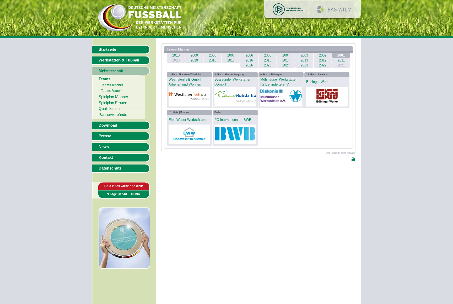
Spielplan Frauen (113, 103)
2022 (322, 65)
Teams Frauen (111, 91)
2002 (322, 55)
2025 (267, 65)
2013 (304, 60)
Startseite (107, 49)
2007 (231, 55)
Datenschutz (110, 168)
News (104, 147)
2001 (341, 55)
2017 (231, 60)
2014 (286, 60)
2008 (212, 55)
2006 (249, 55)
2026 (249, 65)
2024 (286, 65)
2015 (267, 60)
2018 (212, 60)
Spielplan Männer (113, 97)
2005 (267, 55)
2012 (322, 60)
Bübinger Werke (318, 82)
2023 (304, 65)
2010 (176, 55)
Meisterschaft (111, 71)
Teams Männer (112, 85)
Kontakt (106, 157)
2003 (304, 55)
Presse (105, 136)
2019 (194, 60)
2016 (249, 60)
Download (108, 125)
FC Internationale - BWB (232, 120)
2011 (341, 60)
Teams (104, 79)
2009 (194, 55)
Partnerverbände (113, 114)
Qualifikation (109, 108)
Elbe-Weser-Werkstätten (187, 120)
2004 (286, 55)
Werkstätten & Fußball (119, 60)
